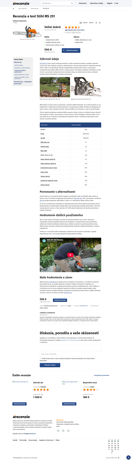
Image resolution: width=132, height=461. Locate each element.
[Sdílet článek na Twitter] (100, 23)
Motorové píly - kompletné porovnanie (23, 82)
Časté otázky (23, 440)
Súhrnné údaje (18, 65)
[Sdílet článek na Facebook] (96, 23)
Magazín (109, 3)
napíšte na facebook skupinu (70, 340)
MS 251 (42, 200)
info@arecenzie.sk (30, 433)
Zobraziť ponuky (72, 50)
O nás (116, 3)
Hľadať (72, 3)
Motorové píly (76, 32)
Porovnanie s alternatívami (22, 68)
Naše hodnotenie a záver (21, 74)
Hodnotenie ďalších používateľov (20, 71)
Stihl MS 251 (18, 62)
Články (57, 440)
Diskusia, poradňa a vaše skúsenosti (21, 78)
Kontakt (15, 440)
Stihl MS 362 (78, 198)
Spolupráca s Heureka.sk (46, 440)
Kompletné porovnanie (101, 375)
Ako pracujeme (33, 440)
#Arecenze (59, 420)
